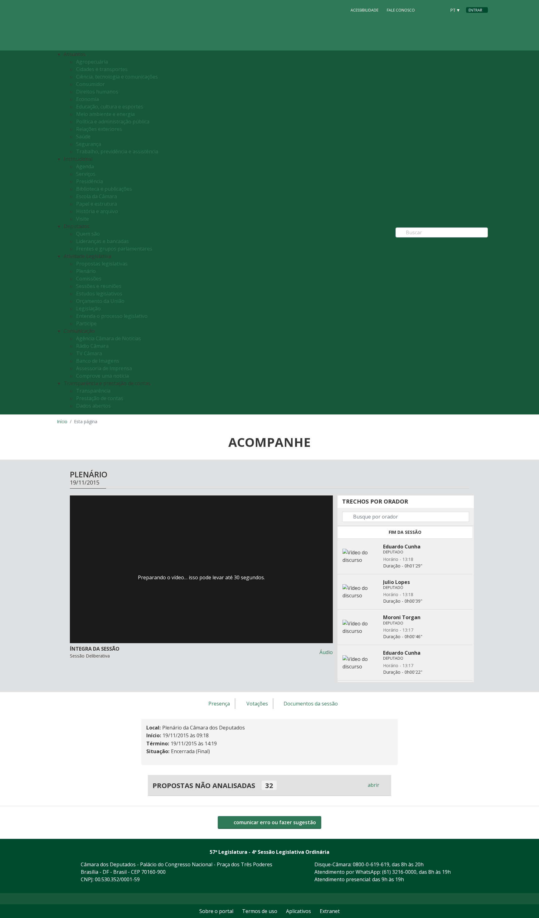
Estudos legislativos (99, 293)
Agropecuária (92, 61)
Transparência (93, 390)
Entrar (475, 10)
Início (62, 421)
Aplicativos (298, 911)
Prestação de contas (99, 398)
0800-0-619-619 (371, 864)
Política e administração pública (112, 121)
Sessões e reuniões (98, 286)
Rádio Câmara (92, 345)
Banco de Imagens (97, 360)
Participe (86, 323)
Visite (82, 218)
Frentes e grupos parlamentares (114, 248)
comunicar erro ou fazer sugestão (274, 822)
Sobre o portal (216, 911)
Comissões (88, 278)
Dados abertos (93, 405)
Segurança (88, 144)
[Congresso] (427, 9)
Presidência (89, 181)
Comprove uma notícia (102, 375)
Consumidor (90, 84)
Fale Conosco (401, 10)
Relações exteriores (99, 129)
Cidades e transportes (102, 69)
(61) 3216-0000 (399, 871)
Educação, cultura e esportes (109, 106)
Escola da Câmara (96, 196)
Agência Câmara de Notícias (108, 338)
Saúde (83, 136)
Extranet (330, 911)
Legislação (88, 308)
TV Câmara (89, 353)
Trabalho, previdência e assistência (117, 151)
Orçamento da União (100, 301)
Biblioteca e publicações (104, 188)
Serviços (85, 173)
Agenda (85, 166)
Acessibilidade (364, 10)
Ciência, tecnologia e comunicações (117, 76)
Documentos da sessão (311, 703)
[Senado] (439, 9)
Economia (87, 99)
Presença (219, 703)
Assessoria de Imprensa (104, 368)
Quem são (88, 233)
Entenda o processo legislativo (112, 316)
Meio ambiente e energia (105, 114)
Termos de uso (259, 911)
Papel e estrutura (96, 203)
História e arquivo (97, 211)
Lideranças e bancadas (102, 241)
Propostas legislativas (102, 263)
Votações (257, 703)
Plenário (86, 271)
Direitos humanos (97, 91)
